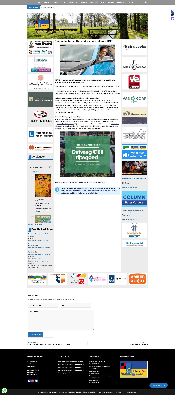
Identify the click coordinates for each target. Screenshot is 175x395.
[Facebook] (173, 11)
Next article (143, 342)
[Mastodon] (173, 18)
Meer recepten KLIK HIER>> (130, 187)
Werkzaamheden (93, 380)
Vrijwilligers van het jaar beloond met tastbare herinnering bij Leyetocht (49, 344)
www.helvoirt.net (32, 362)
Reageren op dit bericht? (158, 385)
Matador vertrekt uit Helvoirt (75, 361)
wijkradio (83, 2)
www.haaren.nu (31, 364)
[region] (87, 26)
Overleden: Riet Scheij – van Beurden (39, 247)
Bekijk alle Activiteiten (35, 224)
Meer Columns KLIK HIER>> (130, 219)
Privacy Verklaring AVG (131, 392)
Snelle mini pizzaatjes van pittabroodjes (134, 178)
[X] (173, 15)
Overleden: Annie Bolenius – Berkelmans (40, 234)
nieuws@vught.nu (32, 374)
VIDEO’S (130, 2)
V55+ (63, 2)
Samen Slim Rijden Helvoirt (65, 124)
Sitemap (118, 392)
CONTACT (47, 2)
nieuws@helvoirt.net (92, 193)
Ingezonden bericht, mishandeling (74, 364)
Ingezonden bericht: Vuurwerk (139, 344)
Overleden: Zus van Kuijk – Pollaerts (39, 254)
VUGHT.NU (110, 2)
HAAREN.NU (121, 2)
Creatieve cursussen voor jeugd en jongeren (101, 376)
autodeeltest (115, 124)
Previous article (33, 342)
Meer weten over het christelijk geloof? (99, 366)
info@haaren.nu (31, 372)
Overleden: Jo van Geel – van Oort (38, 240)
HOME (39, 2)
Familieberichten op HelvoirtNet (38, 261)
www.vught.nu (31, 366)
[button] (40, 47)
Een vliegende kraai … (47, 7)
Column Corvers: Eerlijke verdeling (132, 210)
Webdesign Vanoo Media (105, 392)
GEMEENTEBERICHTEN (97, 2)
